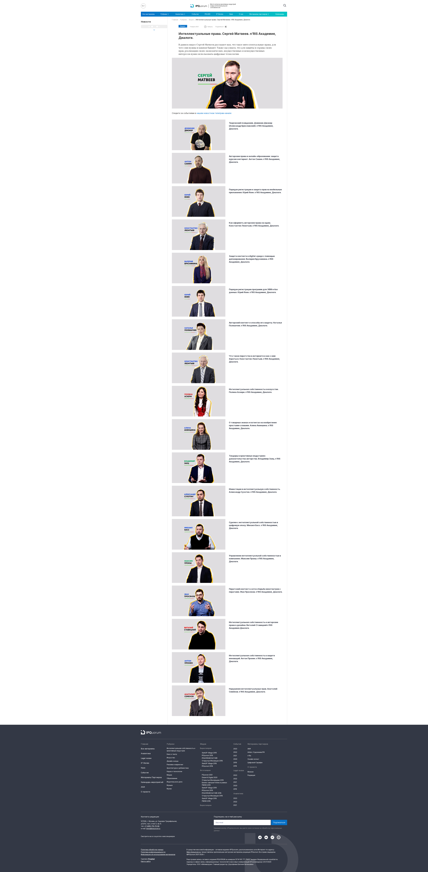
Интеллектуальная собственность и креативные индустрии (181, 749)
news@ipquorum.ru (153, 828)
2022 (235, 752)
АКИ (143, 787)
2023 (235, 749)
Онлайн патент (253, 759)
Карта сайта (145, 861)
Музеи (169, 789)
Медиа (169, 775)
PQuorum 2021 (207, 775)
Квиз (231, 14)
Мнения (250, 772)
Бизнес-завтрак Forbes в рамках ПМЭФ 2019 (214, 784)
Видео (191, 20)
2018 (235, 766)
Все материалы (149, 14)
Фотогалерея (205, 770)
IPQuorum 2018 (207, 766)
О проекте (145, 792)
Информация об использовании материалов (158, 854)
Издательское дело (174, 782)
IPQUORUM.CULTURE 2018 (211, 793)
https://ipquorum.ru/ (194, 852)
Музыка (170, 785)
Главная (175, 20)
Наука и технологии (174, 771)
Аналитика (146, 753)
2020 (235, 759)
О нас (241, 14)
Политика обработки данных (152, 850)
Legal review (146, 758)
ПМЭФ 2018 (206, 801)
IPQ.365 (207, 14)
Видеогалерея (205, 748)
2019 (235, 762)
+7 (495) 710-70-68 (151, 826)
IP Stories (219, 14)
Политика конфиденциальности (153, 852)
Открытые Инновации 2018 (212, 761)
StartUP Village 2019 (209, 753)
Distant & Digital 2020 (209, 777)
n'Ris (249, 756)
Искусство (171, 758)
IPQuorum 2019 (207, 755)
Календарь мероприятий (152, 782)
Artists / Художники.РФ (256, 752)
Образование (172, 778)
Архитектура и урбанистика (178, 768)
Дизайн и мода (172, 761)
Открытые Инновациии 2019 (213, 780)
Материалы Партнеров (151, 777)
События (195, 14)
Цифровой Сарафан (255, 762)
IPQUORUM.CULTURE (209, 758)
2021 (235, 756)
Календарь (280, 14)
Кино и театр (172, 754)
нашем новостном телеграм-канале (214, 113)
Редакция (251, 775)
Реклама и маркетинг (175, 764)
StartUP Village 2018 (209, 763)
